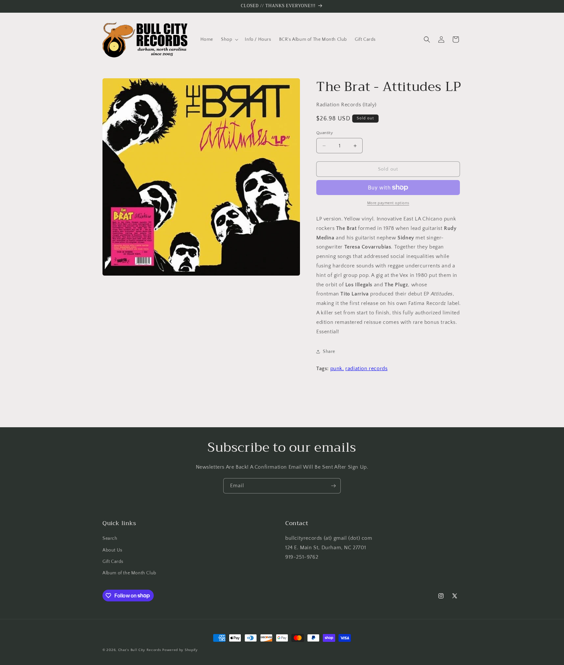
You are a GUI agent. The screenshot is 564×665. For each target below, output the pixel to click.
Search (110, 538)
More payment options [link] (388, 203)
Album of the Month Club (129, 573)
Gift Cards (112, 561)
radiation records (366, 368)
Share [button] (329, 351)
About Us (112, 550)
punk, (337, 368)
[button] (229, 39)
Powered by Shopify (180, 650)
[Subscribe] (333, 485)
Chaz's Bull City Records (139, 650)
